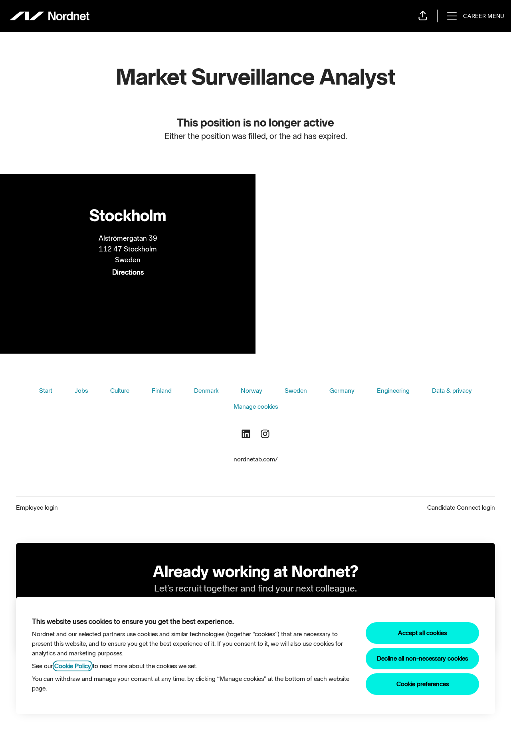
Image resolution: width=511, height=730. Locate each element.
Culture (119, 390)
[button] (423, 16)
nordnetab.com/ (256, 459)
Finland (162, 390)
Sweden (296, 390)
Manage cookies (256, 406)
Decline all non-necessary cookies (422, 658)
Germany (342, 390)
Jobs (81, 390)
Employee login (37, 507)
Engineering (393, 390)
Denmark (206, 390)
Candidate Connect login (461, 507)
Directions (128, 272)
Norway (251, 390)
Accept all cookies (422, 633)
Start (45, 390)
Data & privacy (452, 390)
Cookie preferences (422, 684)
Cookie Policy (72, 666)
